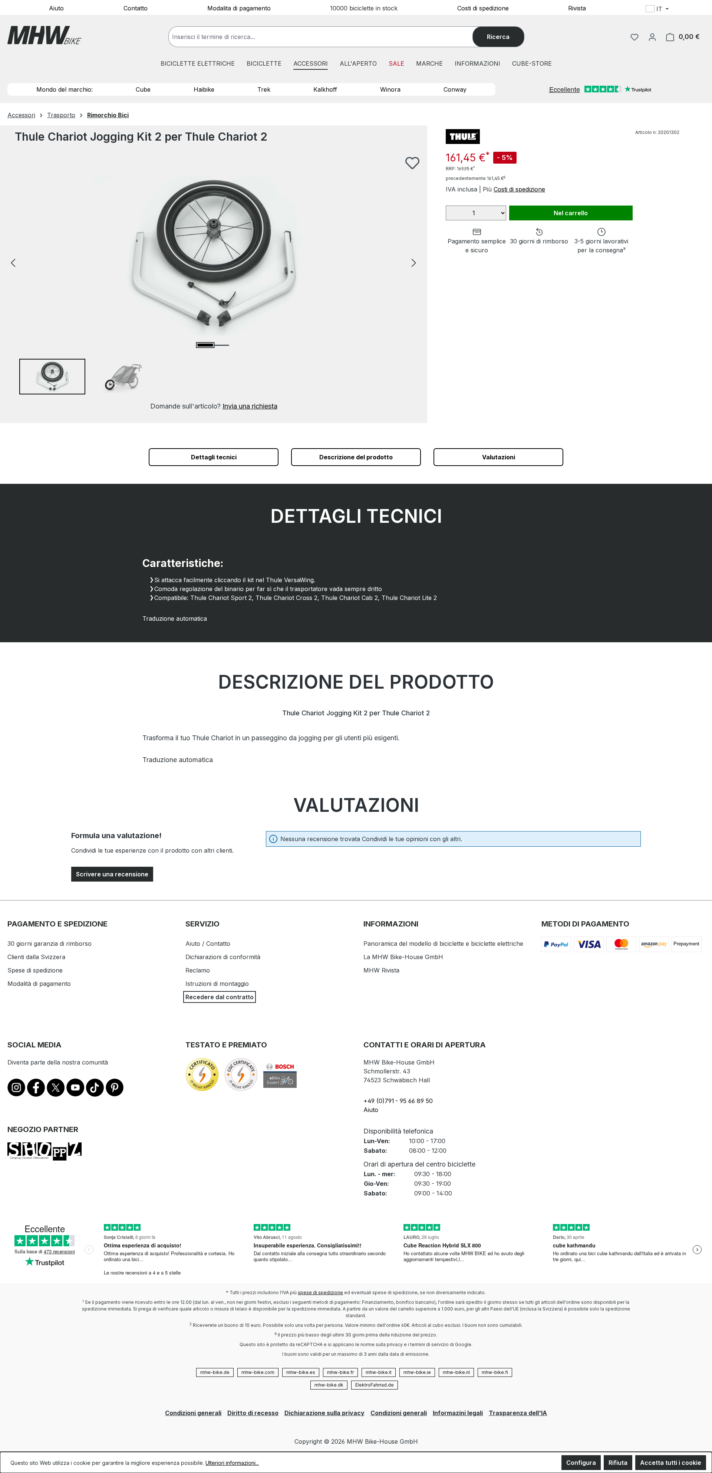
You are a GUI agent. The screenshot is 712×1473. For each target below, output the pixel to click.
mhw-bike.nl (456, 1372)
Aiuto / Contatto (207, 943)
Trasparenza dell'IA (518, 1413)
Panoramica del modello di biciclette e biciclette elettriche (443, 943)
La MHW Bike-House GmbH (403, 957)
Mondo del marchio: (64, 89)
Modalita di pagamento (239, 7)
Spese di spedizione (35, 970)
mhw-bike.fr (340, 1372)
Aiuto (56, 7)
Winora (390, 89)
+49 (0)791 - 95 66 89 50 (398, 1101)
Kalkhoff (325, 89)
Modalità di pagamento (39, 983)
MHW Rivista (381, 970)
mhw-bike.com (257, 1372)
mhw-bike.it (379, 1372)
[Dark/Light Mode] (705, 10)
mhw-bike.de (215, 1372)
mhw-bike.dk (328, 1385)
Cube (143, 89)
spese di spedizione (320, 1292)
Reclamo (197, 970)
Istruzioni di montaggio (217, 983)
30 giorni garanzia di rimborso (49, 943)
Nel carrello (571, 213)
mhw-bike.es (300, 1372)
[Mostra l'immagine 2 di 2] (221, 345)
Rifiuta (618, 1462)
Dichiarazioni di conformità (222, 957)
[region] (213, 283)
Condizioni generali (193, 1413)
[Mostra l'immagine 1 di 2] (205, 345)
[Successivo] (413, 262)
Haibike (204, 89)
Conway (455, 89)
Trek (263, 89)
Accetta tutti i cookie (670, 1462)
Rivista (577, 7)
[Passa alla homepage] (44, 35)
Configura (581, 1462)
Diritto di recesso (252, 1413)
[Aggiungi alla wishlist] (412, 162)
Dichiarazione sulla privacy (324, 1413)
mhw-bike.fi (495, 1372)
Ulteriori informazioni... (232, 1463)
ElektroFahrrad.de (374, 1385)
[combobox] (328, 36)
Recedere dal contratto (219, 997)
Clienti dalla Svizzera (36, 957)
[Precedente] (13, 262)
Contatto (135, 7)
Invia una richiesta (249, 406)
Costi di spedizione (483, 7)
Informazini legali (458, 1413)
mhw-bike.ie (417, 1372)
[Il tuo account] (652, 36)
